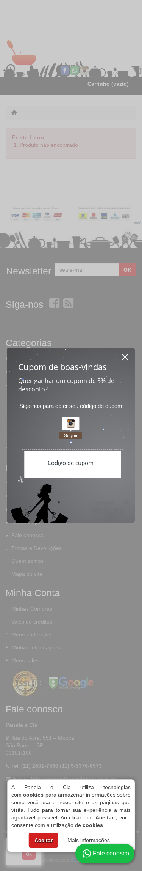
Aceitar (43, 840)
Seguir (71, 435)
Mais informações (88, 840)
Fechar (125, 355)
